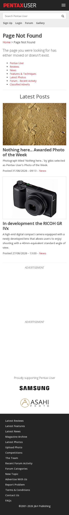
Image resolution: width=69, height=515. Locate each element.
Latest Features (15, 426)
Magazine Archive (16, 436)
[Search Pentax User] (62, 16)
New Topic (11, 474)
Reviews (14, 66)
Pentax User (17, 63)
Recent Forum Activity (19, 463)
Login (18, 23)
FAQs (8, 500)
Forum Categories (16, 468)
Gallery (40, 23)
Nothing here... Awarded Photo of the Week (33, 152)
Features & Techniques (23, 73)
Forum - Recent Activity (23, 80)
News (13, 70)
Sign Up (7, 23)
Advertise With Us (16, 479)
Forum (29, 23)
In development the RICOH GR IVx (32, 225)
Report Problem (15, 484)
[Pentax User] (20, 4)
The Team (11, 458)
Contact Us (12, 495)
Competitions (13, 452)
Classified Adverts (20, 84)
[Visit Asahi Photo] (34, 403)
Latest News (13, 431)
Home (7, 42)
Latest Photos (18, 77)
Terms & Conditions (17, 490)
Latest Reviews (14, 420)
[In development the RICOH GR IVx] (34, 198)
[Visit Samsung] (34, 388)
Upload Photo (13, 447)
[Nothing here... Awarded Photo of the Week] (34, 124)
